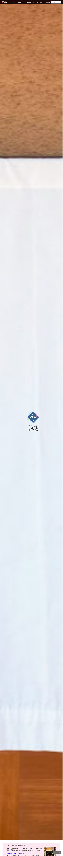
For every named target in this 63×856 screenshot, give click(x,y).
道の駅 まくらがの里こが (19, 853)
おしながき (39, 2)
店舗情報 (48, 2)
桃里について (21, 2)
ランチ (13, 2)
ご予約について (56, 2)
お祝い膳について (31, 2)
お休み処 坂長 (10, 853)
